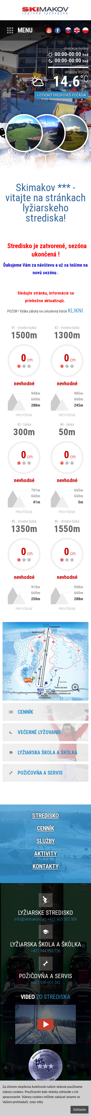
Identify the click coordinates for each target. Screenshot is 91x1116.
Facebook (58, 30)
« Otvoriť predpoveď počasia (61, 95)
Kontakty (46, 866)
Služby (45, 841)
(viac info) (36, 1102)
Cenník (25, 712)
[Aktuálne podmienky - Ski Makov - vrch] (46, 133)
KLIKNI (75, 310)
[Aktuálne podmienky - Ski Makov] (69, 133)
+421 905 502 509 (62, 919)
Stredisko (45, 815)
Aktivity (45, 853)
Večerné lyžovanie (39, 732)
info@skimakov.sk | (30, 919)
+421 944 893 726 (45, 950)
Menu (25, 30)
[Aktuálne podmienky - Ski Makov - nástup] (24, 133)
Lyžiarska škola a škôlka (47, 752)
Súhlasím (79, 1109)
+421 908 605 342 (45, 982)
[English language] (77, 30)
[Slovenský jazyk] (68, 30)
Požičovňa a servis (40, 773)
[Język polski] (85, 30)
